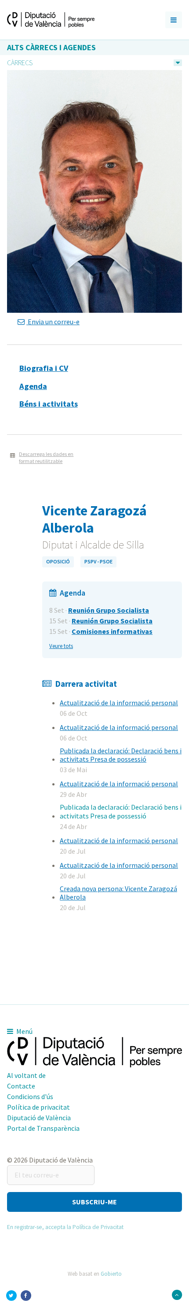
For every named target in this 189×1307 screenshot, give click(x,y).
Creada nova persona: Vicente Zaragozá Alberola (118, 892)
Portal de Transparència (43, 1128)
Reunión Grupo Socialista (108, 610)
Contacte (21, 1085)
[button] (94, 1202)
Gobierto (111, 1273)
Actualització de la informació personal (119, 702)
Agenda (33, 386)
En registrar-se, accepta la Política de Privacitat (65, 1227)
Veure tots (61, 645)
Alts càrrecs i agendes (51, 47)
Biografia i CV (43, 368)
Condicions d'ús (30, 1096)
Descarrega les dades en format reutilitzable (46, 458)
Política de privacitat (38, 1107)
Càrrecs (20, 62)
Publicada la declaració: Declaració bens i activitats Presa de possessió (121, 754)
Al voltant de (26, 1075)
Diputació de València (39, 1117)
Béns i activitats (48, 404)
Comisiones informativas (112, 631)
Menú (24, 1031)
